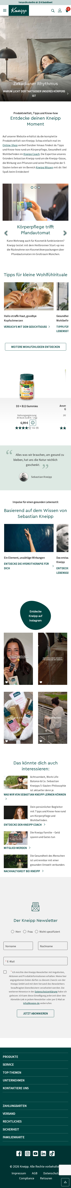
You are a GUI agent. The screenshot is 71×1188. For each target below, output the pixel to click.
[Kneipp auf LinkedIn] (44, 1153)
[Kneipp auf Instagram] (28, 1153)
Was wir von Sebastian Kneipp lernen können (35, 794)
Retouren (46, 1178)
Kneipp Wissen (44, 167)
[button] (60, 10)
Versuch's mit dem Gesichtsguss (25, 326)
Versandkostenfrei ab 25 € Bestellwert (35, 2)
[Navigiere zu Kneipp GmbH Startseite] (19, 10)
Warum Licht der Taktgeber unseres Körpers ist (34, 93)
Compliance (26, 1178)
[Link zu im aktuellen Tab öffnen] (18, 662)
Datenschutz (51, 1173)
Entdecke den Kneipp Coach (23, 824)
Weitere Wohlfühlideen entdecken (35, 346)
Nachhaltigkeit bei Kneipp (22, 871)
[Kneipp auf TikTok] (52, 1153)
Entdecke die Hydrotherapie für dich (26, 566)
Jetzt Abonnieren (35, 1013)
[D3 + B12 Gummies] (27, 382)
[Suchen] (52, 10)
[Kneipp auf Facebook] (19, 1153)
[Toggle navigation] (4, 10)
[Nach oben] (65, 1182)
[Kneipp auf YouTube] (36, 1153)
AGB (34, 1173)
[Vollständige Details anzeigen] (32, 423)
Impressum (19, 1173)
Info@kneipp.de (31, 1003)
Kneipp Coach (31, 154)
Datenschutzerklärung (46, 991)
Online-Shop (10, 145)
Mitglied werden (15, 848)
